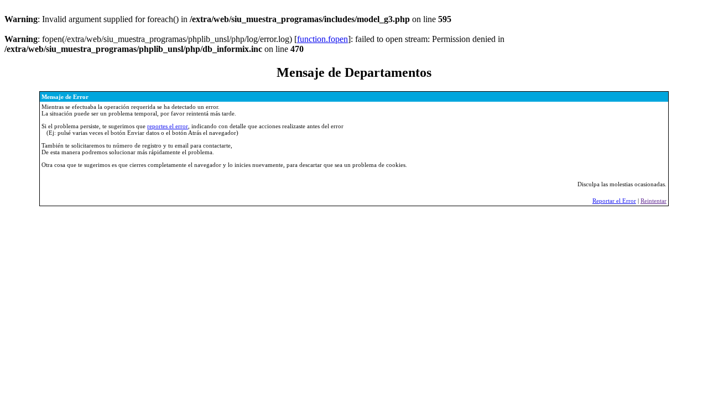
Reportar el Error (614, 200)
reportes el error (167, 126)
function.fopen (322, 39)
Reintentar (654, 200)
